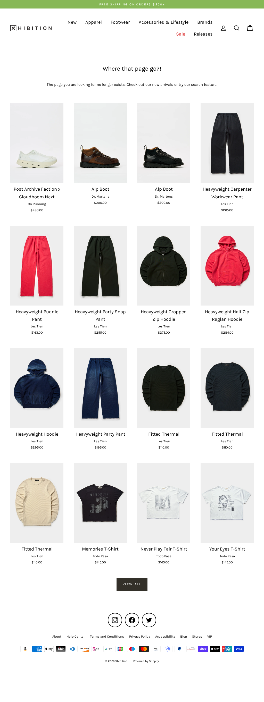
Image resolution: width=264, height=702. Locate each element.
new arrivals (162, 84)
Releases (203, 34)
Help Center (76, 636)
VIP (209, 636)
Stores (197, 636)
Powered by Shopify (146, 661)
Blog (183, 636)
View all (132, 584)
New (72, 22)
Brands (205, 22)
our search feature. (200, 84)
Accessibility (165, 636)
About (56, 636)
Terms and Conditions (107, 636)
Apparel (93, 22)
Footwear (120, 22)
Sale (180, 34)
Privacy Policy (139, 636)
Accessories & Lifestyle (163, 22)
